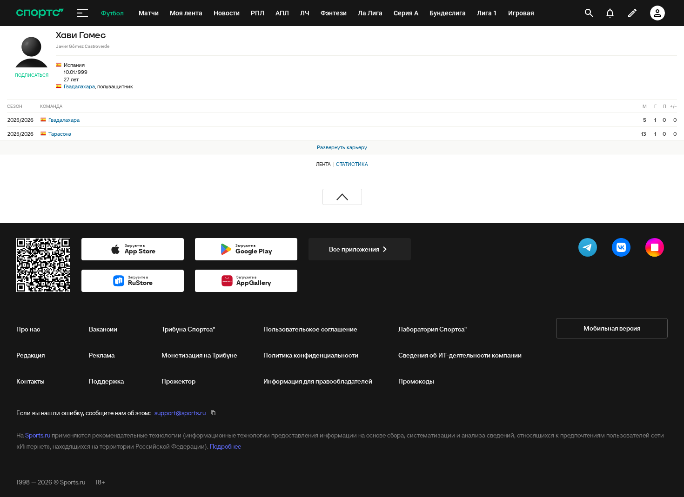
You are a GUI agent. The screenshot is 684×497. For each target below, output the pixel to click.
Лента (323, 164)
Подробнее (225, 446)
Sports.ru (37, 435)
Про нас (28, 329)
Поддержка (106, 381)
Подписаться (31, 75)
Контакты (30, 381)
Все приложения (354, 249)
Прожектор (178, 381)
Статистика (352, 164)
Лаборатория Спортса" (432, 329)
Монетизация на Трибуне (199, 355)
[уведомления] (610, 13)
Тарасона (59, 133)
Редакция (30, 355)
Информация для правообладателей (317, 381)
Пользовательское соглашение (310, 329)
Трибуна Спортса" (188, 329)
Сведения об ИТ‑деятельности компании (460, 355)
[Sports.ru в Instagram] (656, 249)
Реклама (101, 355)
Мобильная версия (611, 328)
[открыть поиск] (589, 13)
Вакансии (103, 329)
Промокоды (416, 381)
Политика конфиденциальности (310, 355)
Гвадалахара (79, 86)
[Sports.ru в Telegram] (589, 249)
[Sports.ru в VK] (623, 249)
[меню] (82, 13)
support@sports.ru (180, 413)
